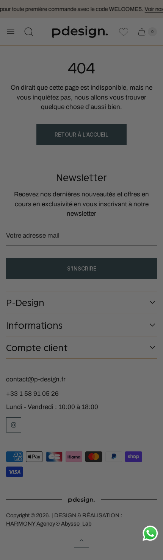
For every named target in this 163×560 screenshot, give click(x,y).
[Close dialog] (151, 243)
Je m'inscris (107, 321)
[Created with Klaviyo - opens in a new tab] (81, 344)
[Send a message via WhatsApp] (150, 533)
